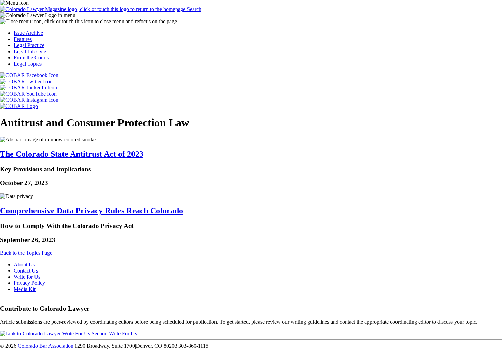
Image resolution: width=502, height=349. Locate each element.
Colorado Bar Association (45, 346)
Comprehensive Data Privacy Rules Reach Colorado (91, 210)
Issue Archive (28, 33)
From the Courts (31, 57)
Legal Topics (28, 64)
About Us (24, 264)
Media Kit (25, 289)
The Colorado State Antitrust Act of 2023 (71, 154)
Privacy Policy (29, 283)
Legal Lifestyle (30, 51)
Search (194, 9)
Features (23, 39)
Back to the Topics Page (26, 253)
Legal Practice (29, 45)
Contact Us (26, 271)
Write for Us (27, 277)
